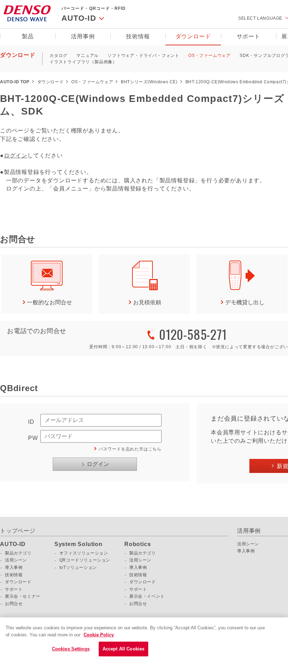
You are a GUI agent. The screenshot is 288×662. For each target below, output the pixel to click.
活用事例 (82, 36)
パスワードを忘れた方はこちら (130, 449)
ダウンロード (193, 36)
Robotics (137, 544)
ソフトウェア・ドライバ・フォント (143, 55)
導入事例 (13, 567)
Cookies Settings (71, 648)
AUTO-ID (13, 544)
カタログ (58, 55)
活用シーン (16, 560)
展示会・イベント (147, 596)
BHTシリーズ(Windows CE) (149, 81)
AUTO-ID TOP (15, 81)
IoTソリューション (78, 567)
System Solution (78, 544)
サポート (248, 36)
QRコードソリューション (84, 560)
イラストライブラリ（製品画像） (83, 61)
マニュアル (87, 55)
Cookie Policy (99, 634)
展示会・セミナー (22, 596)
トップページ (17, 531)
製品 (28, 36)
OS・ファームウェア (209, 55)
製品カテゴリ (18, 553)
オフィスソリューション (83, 553)
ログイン (15, 155)
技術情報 (138, 36)
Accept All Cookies (123, 648)
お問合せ (13, 603)
